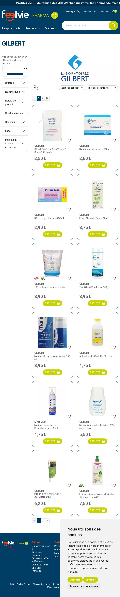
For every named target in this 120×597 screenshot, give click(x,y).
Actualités (59, 556)
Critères (9, 82)
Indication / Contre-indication (11, 143)
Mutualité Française (36, 569)
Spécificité (11, 122)
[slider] (4, 74)
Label (8, 130)
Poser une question (37, 553)
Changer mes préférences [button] (84, 586)
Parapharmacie (11, 28)
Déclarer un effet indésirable (40, 559)
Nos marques (12, 91)
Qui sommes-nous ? (41, 547)
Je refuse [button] (91, 579)
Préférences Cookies (54, 587)
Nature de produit (10, 102)
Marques (50, 28)
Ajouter (50, 165)
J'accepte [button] (75, 579)
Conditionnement (14, 113)
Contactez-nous (40, 564)
